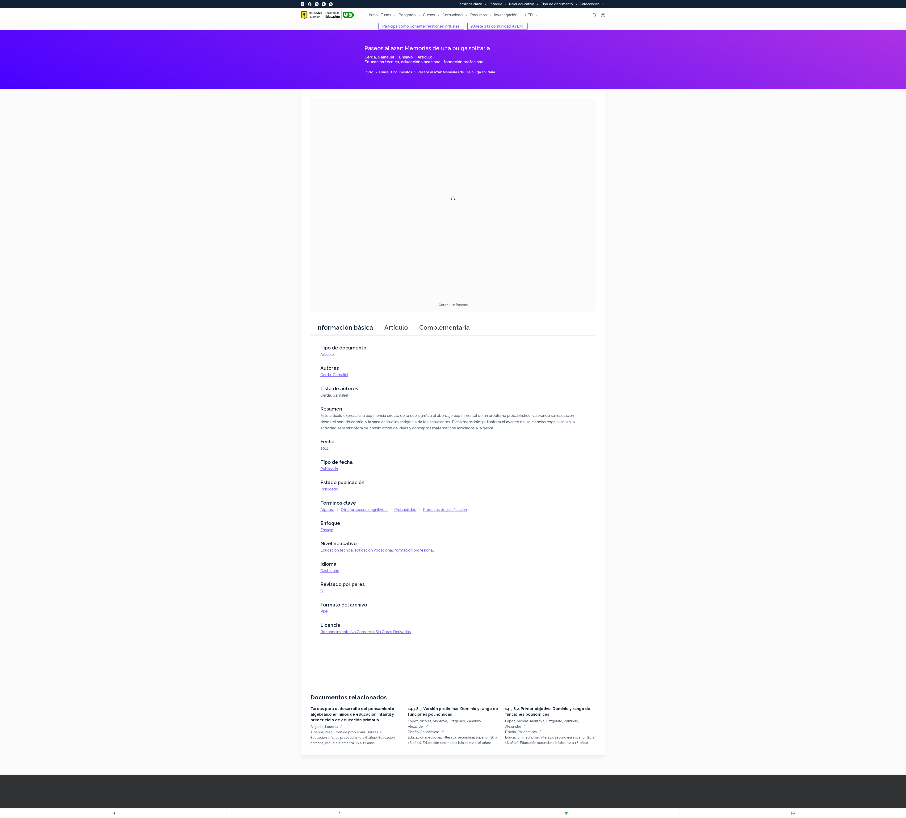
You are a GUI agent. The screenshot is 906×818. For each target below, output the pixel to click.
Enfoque (495, 4)
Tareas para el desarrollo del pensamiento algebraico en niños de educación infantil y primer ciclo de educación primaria (352, 714)
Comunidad (452, 15)
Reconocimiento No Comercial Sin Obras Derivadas (365, 632)
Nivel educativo (521, 4)
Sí (321, 591)
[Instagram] (317, 4)
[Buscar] (594, 15)
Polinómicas (430, 732)
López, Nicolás (419, 721)
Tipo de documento (557, 4)
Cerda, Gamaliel (379, 57)
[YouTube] (324, 4)
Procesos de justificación (445, 509)
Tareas (372, 732)
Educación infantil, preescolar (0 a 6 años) (343, 737)
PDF (324, 611)
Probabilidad (405, 509)
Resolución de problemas (345, 732)
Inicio (373, 15)
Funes (386, 15)
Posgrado (407, 15)
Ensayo (406, 57)
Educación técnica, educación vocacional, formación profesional (425, 62)
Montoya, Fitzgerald (449, 721)
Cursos (429, 15)
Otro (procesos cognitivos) (364, 509)
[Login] (603, 15)
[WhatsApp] (331, 4)
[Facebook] (309, 4)
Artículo (425, 57)
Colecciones (590, 4)
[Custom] (113, 813)
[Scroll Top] (792, 813)
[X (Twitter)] (302, 4)
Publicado (329, 469)
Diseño (413, 732)
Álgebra (327, 509)
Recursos (478, 15)
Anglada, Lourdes (324, 727)
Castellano (329, 571)
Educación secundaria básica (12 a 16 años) (457, 743)
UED (529, 15)
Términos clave (470, 4)
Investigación (505, 15)
